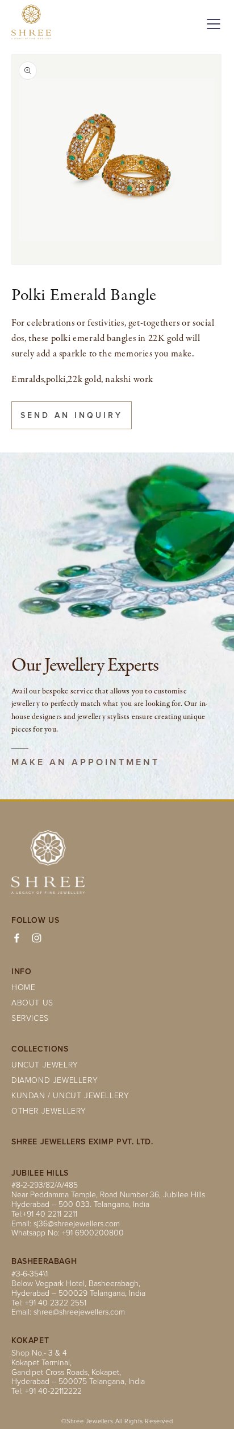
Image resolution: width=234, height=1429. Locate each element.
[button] (211, 24)
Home (23, 987)
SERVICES (30, 1017)
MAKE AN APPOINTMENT (85, 762)
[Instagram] (36, 938)
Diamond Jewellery (54, 1079)
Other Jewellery (48, 1110)
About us (32, 1002)
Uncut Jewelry (44, 1064)
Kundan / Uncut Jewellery (70, 1095)
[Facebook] (16, 938)
